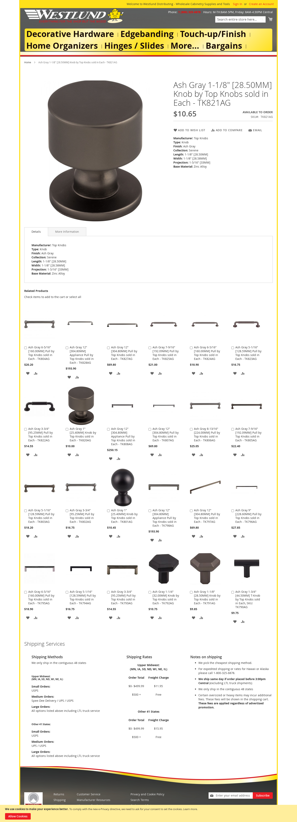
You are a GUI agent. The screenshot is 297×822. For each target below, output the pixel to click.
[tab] (36, 231)
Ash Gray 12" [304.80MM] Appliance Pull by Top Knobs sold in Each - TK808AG (123, 436)
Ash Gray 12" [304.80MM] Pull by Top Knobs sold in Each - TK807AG (166, 434)
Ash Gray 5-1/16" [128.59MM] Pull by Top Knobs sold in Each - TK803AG (41, 516)
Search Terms (140, 800)
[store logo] (74, 15)
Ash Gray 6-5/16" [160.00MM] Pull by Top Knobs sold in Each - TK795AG (41, 597)
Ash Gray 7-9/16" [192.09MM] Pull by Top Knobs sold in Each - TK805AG (248, 434)
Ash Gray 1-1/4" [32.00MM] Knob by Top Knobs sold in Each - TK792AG (166, 597)
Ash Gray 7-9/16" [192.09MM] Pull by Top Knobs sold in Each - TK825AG (166, 353)
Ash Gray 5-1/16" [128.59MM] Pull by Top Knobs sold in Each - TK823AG (248, 353)
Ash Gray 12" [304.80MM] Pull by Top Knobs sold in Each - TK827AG (124, 353)
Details (36, 231)
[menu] (148, 40)
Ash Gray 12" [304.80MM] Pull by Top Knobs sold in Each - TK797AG (207, 516)
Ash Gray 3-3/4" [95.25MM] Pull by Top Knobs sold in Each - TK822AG (40, 434)
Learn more (190, 809)
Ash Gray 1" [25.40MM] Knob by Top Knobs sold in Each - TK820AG (83, 434)
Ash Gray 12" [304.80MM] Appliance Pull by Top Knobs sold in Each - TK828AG (82, 355)
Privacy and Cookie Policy (147, 794)
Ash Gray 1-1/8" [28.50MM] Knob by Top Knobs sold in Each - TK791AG (207, 597)
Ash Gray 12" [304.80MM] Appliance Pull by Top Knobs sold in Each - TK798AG (165, 517)
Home (27, 62)
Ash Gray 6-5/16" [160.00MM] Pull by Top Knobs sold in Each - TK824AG (207, 353)
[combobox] (240, 19)
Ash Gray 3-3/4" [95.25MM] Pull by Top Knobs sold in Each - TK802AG (82, 516)
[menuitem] (71, 34)
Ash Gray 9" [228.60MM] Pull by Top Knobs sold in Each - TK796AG (248, 516)
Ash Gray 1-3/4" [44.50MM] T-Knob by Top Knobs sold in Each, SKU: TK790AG (247, 599)
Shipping (60, 800)
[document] (149, 813)
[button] (27, 373)
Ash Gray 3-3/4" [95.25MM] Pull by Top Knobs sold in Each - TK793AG (123, 597)
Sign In (237, 4)
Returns (59, 794)
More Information (67, 231)
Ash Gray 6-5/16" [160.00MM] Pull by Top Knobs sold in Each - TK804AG (41, 353)
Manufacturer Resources (93, 800)
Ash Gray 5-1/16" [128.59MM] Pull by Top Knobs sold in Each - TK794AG (83, 597)
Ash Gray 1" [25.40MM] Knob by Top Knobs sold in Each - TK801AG (124, 516)
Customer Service (88, 794)
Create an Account (261, 4)
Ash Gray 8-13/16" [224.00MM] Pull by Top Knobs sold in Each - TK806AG (207, 434)
